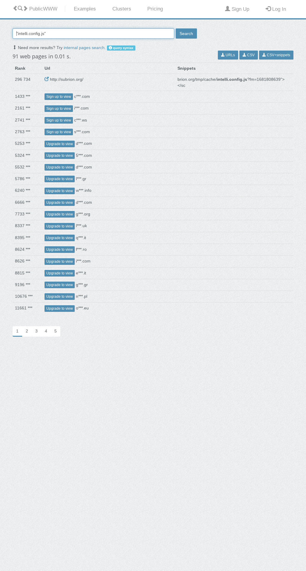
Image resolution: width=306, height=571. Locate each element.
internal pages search (84, 47)
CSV (250, 55)
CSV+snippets (278, 55)
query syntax (122, 48)
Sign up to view (58, 97)
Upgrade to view (59, 144)
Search (186, 33)
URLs (230, 55)
